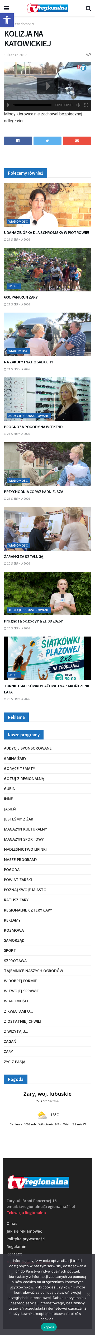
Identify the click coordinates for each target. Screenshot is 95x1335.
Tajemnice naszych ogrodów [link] (33, 970)
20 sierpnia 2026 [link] (18, 563)
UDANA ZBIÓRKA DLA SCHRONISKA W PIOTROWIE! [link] (46, 232)
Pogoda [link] (12, 869)
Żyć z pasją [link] (14, 1061)
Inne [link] (8, 798)
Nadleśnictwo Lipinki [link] (25, 849)
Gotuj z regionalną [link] (24, 778)
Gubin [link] (10, 788)
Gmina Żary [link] (15, 758)
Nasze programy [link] (20, 859)
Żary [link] (8, 1051)
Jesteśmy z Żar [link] (18, 819)
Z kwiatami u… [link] (18, 1011)
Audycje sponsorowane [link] (28, 416)
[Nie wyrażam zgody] (88, 1294)
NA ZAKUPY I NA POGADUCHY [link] (28, 361)
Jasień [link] (10, 808)
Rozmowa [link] (14, 930)
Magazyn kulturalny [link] (25, 829)
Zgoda (49, 1327)
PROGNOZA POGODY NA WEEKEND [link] (33, 426)
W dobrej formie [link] (20, 980)
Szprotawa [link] (15, 960)
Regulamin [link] (16, 1246)
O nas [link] (12, 1223)
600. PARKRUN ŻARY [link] (21, 297)
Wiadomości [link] (24, 24)
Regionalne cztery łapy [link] (28, 910)
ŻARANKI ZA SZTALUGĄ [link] (23, 556)
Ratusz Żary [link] (16, 899)
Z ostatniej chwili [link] (22, 1021)
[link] (7, 20)
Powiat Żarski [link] (18, 879)
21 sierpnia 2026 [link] (18, 239)
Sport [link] (13, 286)
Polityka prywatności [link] (26, 1238)
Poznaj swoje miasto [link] (25, 889)
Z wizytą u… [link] (16, 1031)
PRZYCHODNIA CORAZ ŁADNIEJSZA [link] (33, 491)
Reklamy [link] (12, 920)
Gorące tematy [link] (19, 768)
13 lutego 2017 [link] (15, 54)
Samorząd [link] (14, 940)
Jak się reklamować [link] (24, 1231)
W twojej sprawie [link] (21, 990)
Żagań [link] (10, 1041)
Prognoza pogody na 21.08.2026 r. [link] (34, 621)
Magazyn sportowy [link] (24, 839)
